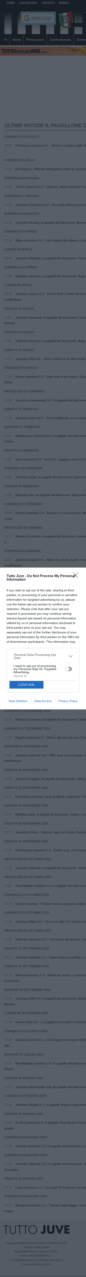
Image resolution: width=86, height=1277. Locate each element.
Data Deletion (18, 701)
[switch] (68, 669)
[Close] (77, 576)
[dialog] (43, 638)
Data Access (43, 701)
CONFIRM (26, 685)
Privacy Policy (68, 701)
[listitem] (43, 656)
